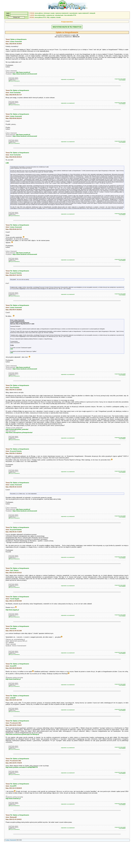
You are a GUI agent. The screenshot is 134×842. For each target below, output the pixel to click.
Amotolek (13, 628)
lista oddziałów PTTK (70, 15)
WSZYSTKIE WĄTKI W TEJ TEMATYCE (67, 27)
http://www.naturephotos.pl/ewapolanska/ (19, 432)
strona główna (39, 13)
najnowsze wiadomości (61, 13)
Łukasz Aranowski (16, 41)
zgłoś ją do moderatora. (14, 81)
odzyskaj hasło (59, 15)
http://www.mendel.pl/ (23, 72)
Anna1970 (13, 666)
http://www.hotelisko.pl (13, 679)
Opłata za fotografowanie (18, 39)
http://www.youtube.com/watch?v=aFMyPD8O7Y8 (22, 767)
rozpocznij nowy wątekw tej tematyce (120, 79)
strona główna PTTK (40, 17)
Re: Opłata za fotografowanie (19, 90)
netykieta (52, 17)
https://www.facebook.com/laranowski (24, 74)
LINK (7, 163)
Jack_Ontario (14, 570)
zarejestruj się (50, 15)
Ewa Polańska (14, 387)
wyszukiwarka (73, 13)
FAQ (48, 17)
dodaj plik (92, 13)
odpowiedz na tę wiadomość (68, 79)
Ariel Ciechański (15, 92)
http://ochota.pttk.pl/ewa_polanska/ (17, 429)
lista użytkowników (40, 15)
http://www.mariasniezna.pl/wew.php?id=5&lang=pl (22, 734)
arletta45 (12, 698)
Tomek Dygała (14, 599)
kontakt (58, 17)
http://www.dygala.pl (12, 610)
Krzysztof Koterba (16, 273)
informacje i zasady (49, 13)
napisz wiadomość (83, 13)
